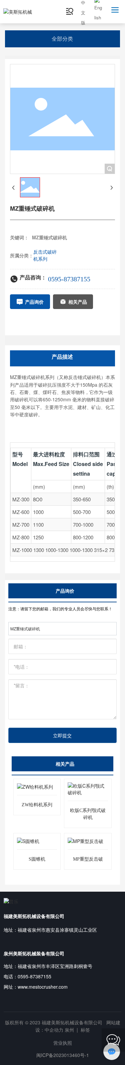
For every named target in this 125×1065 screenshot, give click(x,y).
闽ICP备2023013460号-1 (62, 1055)
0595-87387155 (69, 279)
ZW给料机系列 (37, 804)
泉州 (69, 1029)
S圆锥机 (37, 859)
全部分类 (62, 38)
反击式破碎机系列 (45, 255)
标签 (85, 1029)
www (22, 986)
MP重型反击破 (88, 859)
